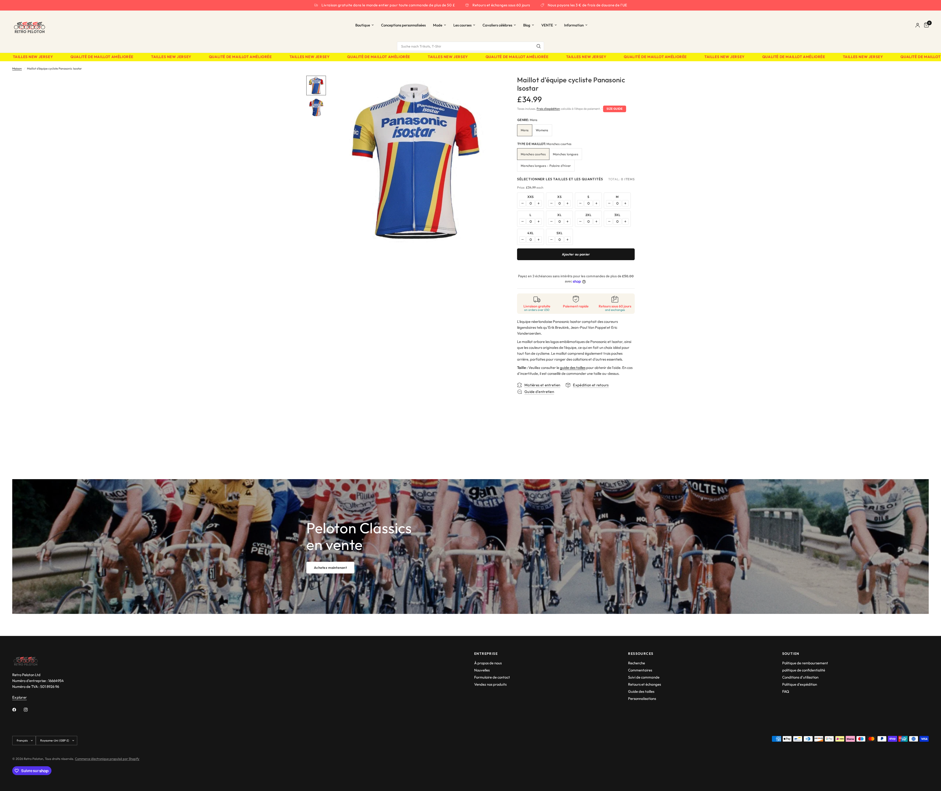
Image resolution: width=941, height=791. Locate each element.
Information (574, 25)
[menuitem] (364, 25)
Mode (437, 25)
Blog (526, 25)
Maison (17, 68)
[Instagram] (29, 709)
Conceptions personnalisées (403, 25)
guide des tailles (572, 367)
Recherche (636, 663)
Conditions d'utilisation (800, 677)
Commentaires (640, 670)
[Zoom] (492, 86)
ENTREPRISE (486, 653)
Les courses (462, 25)
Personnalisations (642, 698)
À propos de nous (488, 663)
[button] (330, 567)
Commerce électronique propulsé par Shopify (107, 759)
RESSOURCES (640, 653)
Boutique (362, 25)
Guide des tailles (641, 691)
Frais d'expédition (548, 108)
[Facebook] (17, 709)
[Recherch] (538, 46)
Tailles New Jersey (150, 57)
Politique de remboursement (805, 663)
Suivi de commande (643, 677)
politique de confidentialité (803, 670)
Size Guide (615, 108)
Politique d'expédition (799, 684)
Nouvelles (482, 670)
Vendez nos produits (490, 684)
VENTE (547, 25)
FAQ (785, 691)
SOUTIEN (790, 653)
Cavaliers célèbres (497, 25)
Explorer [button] (19, 697)
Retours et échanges (644, 684)
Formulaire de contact (492, 677)
